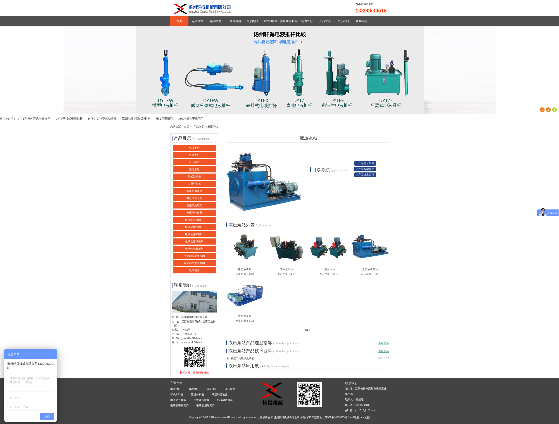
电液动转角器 (194, 212)
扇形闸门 (252, 21)
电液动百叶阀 (194, 198)
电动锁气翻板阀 (194, 248)
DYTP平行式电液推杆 (69, 118)
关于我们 (343, 21)
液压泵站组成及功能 (242, 358)
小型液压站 (328, 269)
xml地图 (354, 417)
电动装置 (194, 270)
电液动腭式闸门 (194, 234)
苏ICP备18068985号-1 (337, 417)
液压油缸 (194, 162)
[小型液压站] (328, 261)
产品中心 (325, 21)
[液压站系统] (245, 307)
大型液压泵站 (370, 269)
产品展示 (198, 126)
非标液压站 (286, 269)
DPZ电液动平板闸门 (191, 118)
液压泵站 (194, 169)
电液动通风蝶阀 (194, 241)
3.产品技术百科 (365, 174)
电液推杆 (197, 21)
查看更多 (383, 343)
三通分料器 (234, 21)
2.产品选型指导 (365, 168)
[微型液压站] (245, 261)
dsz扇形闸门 (164, 118)
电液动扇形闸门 (194, 227)
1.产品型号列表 (365, 163)
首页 (179, 21)
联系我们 (361, 21)
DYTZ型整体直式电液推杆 (33, 118)
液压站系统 (244, 316)
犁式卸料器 (270, 21)
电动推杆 (215, 21)
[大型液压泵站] (370, 261)
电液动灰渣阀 (194, 205)
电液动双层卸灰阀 (194, 255)
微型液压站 (244, 269)
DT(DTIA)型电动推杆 (102, 118)
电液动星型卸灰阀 (194, 263)
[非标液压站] (286, 261)
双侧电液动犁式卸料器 (136, 118)
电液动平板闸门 (194, 219)
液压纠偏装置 (288, 21)
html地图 (365, 417)
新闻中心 (306, 21)
